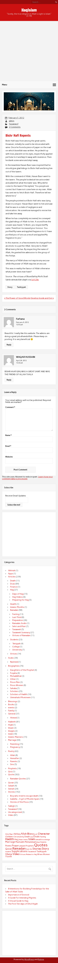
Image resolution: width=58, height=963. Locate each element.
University (17, 650)
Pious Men (15, 682)
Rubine (41, 959)
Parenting (14, 744)
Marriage (12, 740)
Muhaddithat (15, 676)
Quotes (41, 845)
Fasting (15, 614)
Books (11, 704)
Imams (25, 840)
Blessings (12, 701)
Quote (11, 774)
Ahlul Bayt (9, 834)
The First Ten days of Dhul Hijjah (23, 904)
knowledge (45, 840)
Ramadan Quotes (18, 778)
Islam (10, 734)
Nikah (38, 842)
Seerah (11, 789)
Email (8, 446)
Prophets (12, 768)
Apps (10, 573)
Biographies (13, 666)
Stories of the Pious (19, 802)
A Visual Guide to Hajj (18, 901)
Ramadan (14, 610)
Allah (12, 755)
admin (11, 121)
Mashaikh (20, 842)
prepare (22, 846)
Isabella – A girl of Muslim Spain (24, 799)
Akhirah (11, 570)
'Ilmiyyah (16, 643)
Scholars (14, 691)
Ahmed (13, 718)
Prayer (15, 845)
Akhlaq (16, 834)
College (15, 646)
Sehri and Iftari (19, 626)
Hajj (12, 590)
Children (9, 836)
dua (31, 837)
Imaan (11, 728)
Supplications (20, 851)
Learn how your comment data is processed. (27, 478)
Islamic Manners (15, 737)
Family (11, 710)
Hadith (9, 839)
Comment (10, 407)
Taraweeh (16, 629)
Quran (11, 782)
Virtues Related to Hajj (28, 854)
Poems (8, 846)
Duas (12, 584)
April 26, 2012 (21, 360)
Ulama (8, 854)
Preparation (17, 620)
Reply (9, 345)
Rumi (28, 849)
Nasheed (14, 662)
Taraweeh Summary (21, 632)
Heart (21, 840)
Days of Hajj (17, 594)
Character (44, 833)
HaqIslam (29, 10)
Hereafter (14, 758)
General (11, 714)
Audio (11, 658)
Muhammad (30, 842)
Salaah (11, 786)
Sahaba (13, 688)
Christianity (18, 837)
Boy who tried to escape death (24, 796)
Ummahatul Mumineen (20, 697)
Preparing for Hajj (20, 600)
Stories (11, 792)
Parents (13, 761)
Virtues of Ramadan (21, 635)
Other (13, 679)
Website (9, 457)
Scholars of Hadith (18, 694)
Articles (12, 576)
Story (9, 287)
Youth (8, 856)
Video (10, 815)
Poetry (11, 751)
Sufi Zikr (35, 280)
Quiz (10, 771)
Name (8, 435)
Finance (13, 587)
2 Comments (15, 127)
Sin (31, 849)
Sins (12, 764)
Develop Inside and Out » (42, 298)
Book (35, 834)
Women (46, 854)
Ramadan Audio (19, 623)
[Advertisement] (29, 51)
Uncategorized (15, 812)
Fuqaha (13, 673)
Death (13, 580)
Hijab (10, 725)
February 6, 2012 (22, 322)
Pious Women (16, 685)
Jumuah (38, 840)
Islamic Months (17, 607)
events (11, 707)
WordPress (29, 959)
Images (11, 731)
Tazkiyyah (21, 287)
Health (13, 604)
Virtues (13, 654)
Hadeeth (12, 722)
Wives (40, 854)
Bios (30, 833)
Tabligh (11, 806)
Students (14, 639)
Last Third (16, 617)
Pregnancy (15, 747)
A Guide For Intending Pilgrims (22, 898)
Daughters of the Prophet (22, 670)
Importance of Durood (18, 895)
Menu (4, 84)
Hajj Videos (17, 597)
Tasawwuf (13, 124)
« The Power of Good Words (17, 298)
